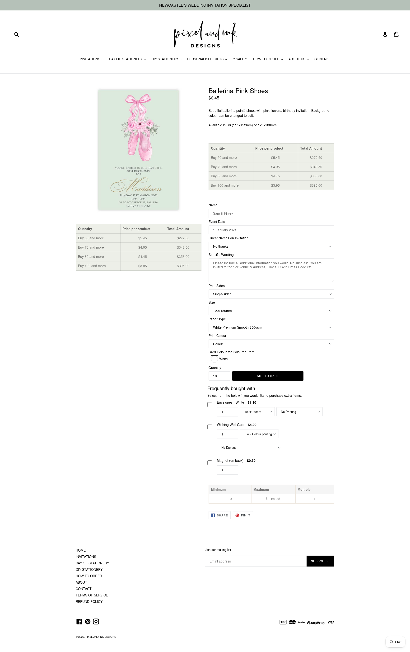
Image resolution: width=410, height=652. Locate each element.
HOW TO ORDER (266, 59)
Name (213, 205)
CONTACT (322, 59)
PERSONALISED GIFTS (205, 59)
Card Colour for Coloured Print (231, 352)
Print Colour (217, 335)
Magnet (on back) (230, 460)
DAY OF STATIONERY (126, 59)
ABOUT (81, 582)
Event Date (217, 221)
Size (212, 302)
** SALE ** (240, 59)
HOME (81, 550)
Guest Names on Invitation (228, 238)
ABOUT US (297, 59)
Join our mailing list (218, 550)
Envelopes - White (230, 402)
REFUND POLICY (89, 601)
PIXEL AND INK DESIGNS (100, 636)
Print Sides (217, 285)
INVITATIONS (90, 59)
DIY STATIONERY (165, 59)
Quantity (215, 367)
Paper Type (217, 319)
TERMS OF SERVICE (92, 595)
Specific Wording (221, 254)
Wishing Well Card (230, 424)
